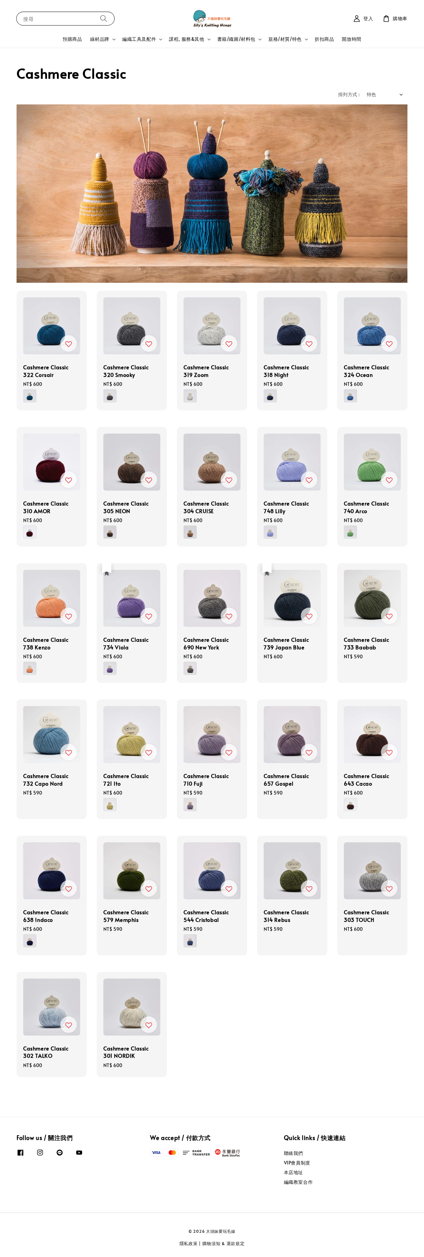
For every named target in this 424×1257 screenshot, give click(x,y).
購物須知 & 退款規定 (223, 1243)
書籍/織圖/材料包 (236, 39)
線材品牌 (99, 39)
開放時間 (351, 39)
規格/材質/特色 (285, 39)
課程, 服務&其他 (186, 39)
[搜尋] (103, 18)
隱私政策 (189, 1243)
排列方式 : (349, 94)
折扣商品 (324, 39)
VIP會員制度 (297, 1163)
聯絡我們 (293, 1153)
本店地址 (293, 1172)
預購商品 (72, 39)
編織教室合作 (298, 1182)
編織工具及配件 (139, 39)
